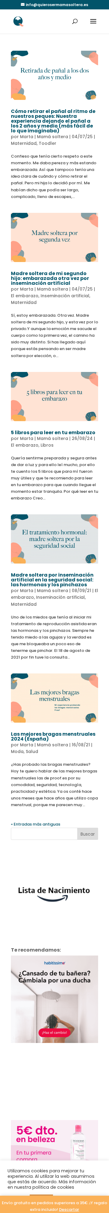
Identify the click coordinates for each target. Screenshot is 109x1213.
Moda (17, 751)
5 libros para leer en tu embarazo (53, 432)
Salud (32, 751)
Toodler (47, 143)
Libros (47, 445)
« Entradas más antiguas (35, 824)
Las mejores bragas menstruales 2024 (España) (53, 736)
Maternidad (24, 143)
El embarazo (24, 296)
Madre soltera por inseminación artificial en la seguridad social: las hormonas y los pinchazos (52, 579)
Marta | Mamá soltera (44, 137)
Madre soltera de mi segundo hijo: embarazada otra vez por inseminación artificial (50, 278)
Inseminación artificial (65, 296)
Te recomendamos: (36, 949)
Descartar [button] (69, 1209)
